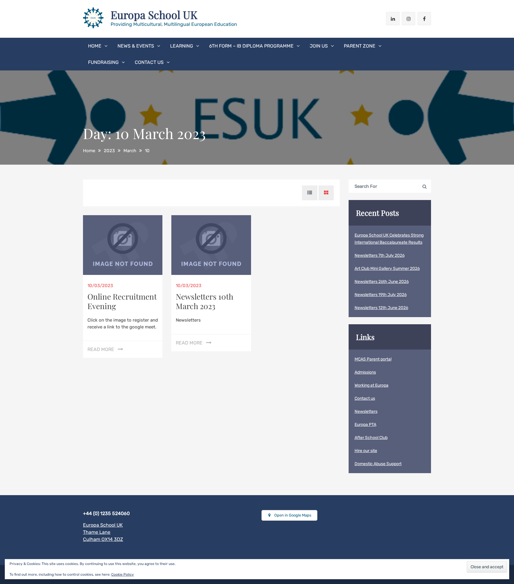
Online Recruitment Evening (122, 301)
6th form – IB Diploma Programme (251, 46)
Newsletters (366, 411)
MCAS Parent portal (373, 359)
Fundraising (103, 62)
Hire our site (366, 450)
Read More (100, 349)
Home (94, 46)
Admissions (365, 372)
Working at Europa (371, 385)
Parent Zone (359, 46)
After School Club (371, 437)
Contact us (149, 62)
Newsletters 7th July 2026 (380, 255)
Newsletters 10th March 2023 (204, 301)
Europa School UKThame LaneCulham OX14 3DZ (103, 532)
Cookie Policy (122, 574)
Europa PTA (365, 424)
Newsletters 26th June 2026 (382, 281)
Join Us (319, 46)
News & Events (135, 46)
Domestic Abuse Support (378, 463)
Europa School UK (154, 14)
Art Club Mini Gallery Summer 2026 (387, 268)
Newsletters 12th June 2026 (381, 307)
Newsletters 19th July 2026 (381, 294)
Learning (181, 46)
